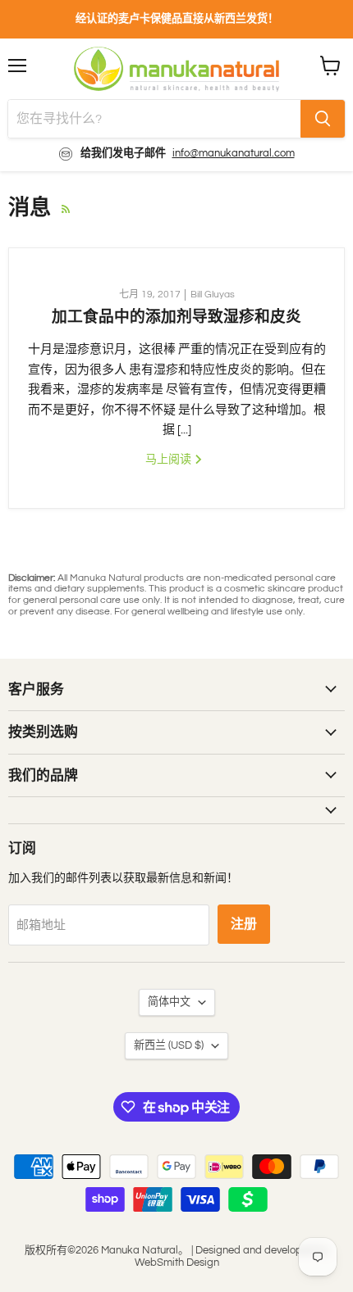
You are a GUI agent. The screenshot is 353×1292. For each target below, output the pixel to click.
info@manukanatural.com (233, 153)
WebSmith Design (177, 1262)
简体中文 (169, 1002)
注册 (244, 924)
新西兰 (169, 1045)
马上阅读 (169, 459)
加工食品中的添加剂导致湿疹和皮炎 (176, 316)
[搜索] (322, 119)
